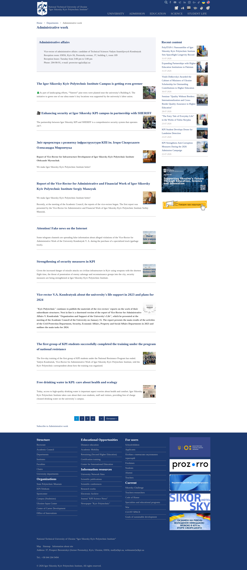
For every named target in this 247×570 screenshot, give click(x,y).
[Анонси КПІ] (182, 7)
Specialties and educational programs (142, 502)
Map (39, 546)
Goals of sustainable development (141, 517)
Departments (52, 23)
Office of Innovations (47, 513)
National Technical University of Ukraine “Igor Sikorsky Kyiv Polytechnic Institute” (68, 8)
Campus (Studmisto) (46, 498)
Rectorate (41, 444)
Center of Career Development (51, 508)
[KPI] (208, 2)
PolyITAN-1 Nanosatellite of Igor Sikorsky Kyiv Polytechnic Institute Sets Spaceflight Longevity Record (178, 51)
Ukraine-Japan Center (47, 503)
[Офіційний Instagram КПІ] (189, 2)
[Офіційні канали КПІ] (180, 2)
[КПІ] (203, 2)
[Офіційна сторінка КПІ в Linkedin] (184, 2)
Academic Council (45, 449)
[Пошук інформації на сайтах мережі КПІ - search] (165, 2)
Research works (88, 489)
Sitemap (46, 546)
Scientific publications (91, 479)
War (127, 507)
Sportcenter (42, 493)
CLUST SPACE (132, 512)
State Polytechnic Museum (49, 484)
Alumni (128, 472)
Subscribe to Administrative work (52, 426)
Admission (137, 13)
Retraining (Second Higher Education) (99, 454)
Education (158, 13)
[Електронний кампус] (195, 7)
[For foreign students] (207, 7)
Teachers (129, 477)
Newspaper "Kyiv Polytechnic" (95, 503)
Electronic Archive (89, 493)
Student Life (197, 13)
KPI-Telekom (43, 489)
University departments (47, 474)
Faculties (41, 464)
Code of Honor (132, 497)
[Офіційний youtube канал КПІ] (175, 2)
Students (129, 468)
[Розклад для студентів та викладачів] (188, 7)
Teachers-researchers (135, 492)
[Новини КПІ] (176, 7)
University (115, 13)
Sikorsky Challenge (134, 487)
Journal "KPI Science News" (94, 498)
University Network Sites (93, 474)
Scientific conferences (91, 484)
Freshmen (129, 463)
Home (39, 23)
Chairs (40, 469)
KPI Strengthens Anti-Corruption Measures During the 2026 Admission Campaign (177, 147)
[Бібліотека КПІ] (201, 7)
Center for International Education (97, 464)
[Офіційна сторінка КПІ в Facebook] (170, 2)
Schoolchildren (132, 444)
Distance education (90, 444)
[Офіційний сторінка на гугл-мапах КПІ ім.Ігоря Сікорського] (194, 2)
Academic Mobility (90, 449)
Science (177, 13)
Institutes (41, 459)
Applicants (130, 449)
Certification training (90, 459)
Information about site (62, 546)
